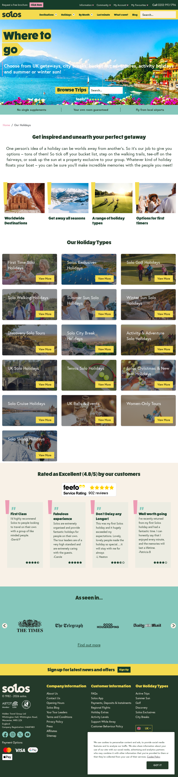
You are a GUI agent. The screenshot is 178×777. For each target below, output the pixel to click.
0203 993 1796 (164, 5)
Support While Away (103, 721)
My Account (120, 5)
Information (85, 5)
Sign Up (124, 669)
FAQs (94, 693)
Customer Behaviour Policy (107, 726)
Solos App (97, 698)
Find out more (89, 644)
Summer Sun (143, 698)
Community (102, 5)
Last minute (103, 14)
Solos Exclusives (145, 712)
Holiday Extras (99, 712)
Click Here (36, 4)
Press (50, 726)
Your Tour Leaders (57, 712)
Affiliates (52, 731)
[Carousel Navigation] (89, 625)
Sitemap (51, 735)
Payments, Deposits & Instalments (111, 703)
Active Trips (142, 693)
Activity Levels (100, 717)
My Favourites (138, 5)
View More (45, 278)
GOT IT (157, 765)
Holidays (66, 14)
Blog (134, 14)
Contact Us (53, 698)
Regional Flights (100, 707)
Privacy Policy (55, 721)
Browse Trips (71, 90)
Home (6, 125)
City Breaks (142, 717)
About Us (52, 693)
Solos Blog (53, 707)
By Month (84, 14)
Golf (138, 703)
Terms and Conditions (59, 717)
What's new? (121, 14)
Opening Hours (55, 703)
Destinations (46, 14)
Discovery (141, 707)
